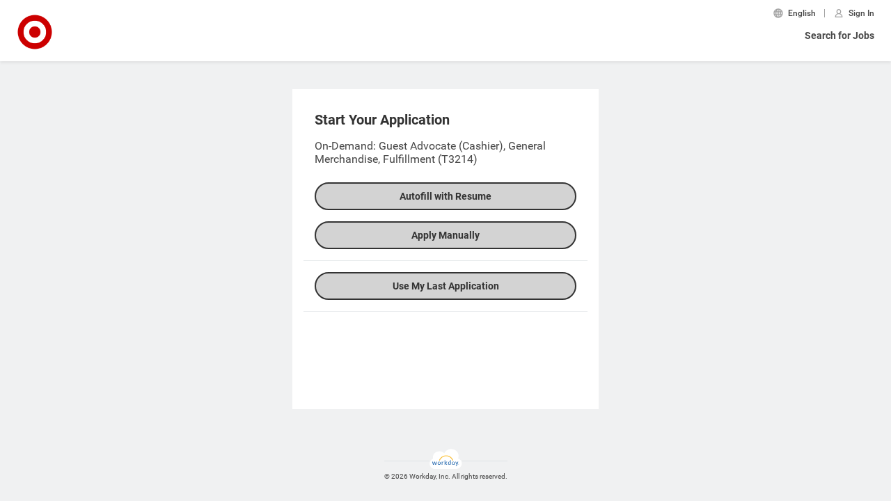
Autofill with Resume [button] (445, 196)
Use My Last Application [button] (446, 286)
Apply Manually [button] (445, 235)
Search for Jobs (839, 35)
